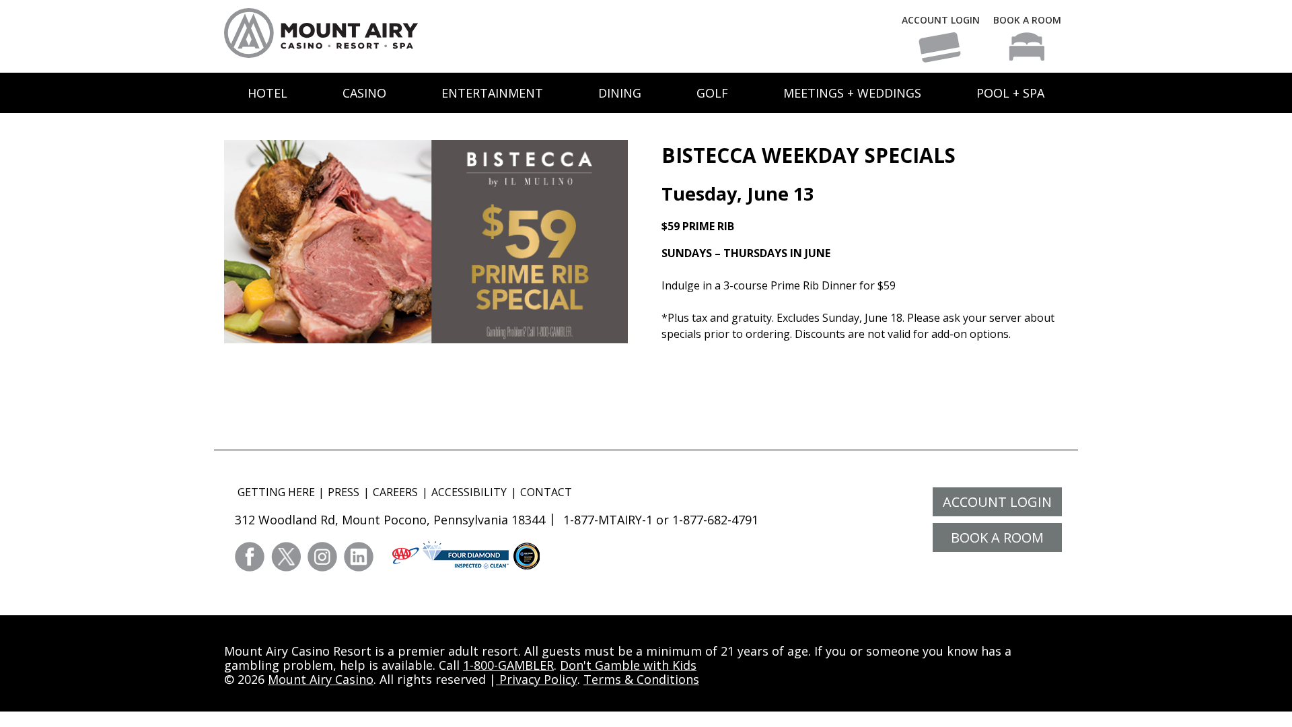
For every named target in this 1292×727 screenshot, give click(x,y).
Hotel (267, 93)
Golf (712, 93)
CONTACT (546, 492)
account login (997, 502)
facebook (249, 557)
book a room (997, 537)
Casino (364, 93)
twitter (286, 557)
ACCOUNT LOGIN (941, 19)
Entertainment (492, 93)
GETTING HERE (276, 492)
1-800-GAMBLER (508, 665)
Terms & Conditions (641, 679)
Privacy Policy (536, 679)
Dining (619, 93)
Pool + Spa (1010, 93)
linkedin (358, 557)
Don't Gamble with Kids (628, 665)
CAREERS (395, 492)
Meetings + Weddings (852, 93)
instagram (322, 557)
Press (343, 492)
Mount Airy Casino (320, 679)
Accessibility (469, 492)
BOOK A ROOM (1027, 19)
